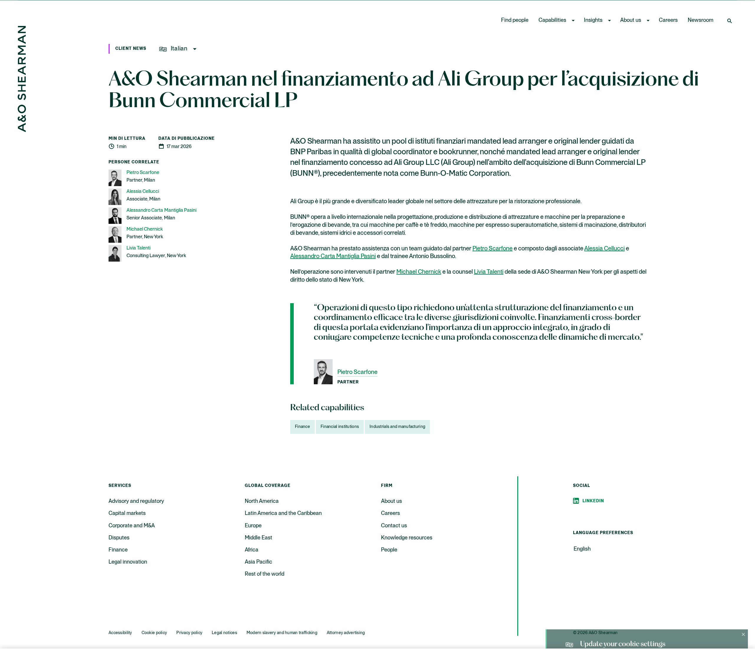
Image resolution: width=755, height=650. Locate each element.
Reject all (581, 634)
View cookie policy (384, 644)
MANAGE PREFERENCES (530, 634)
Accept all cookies (630, 634)
